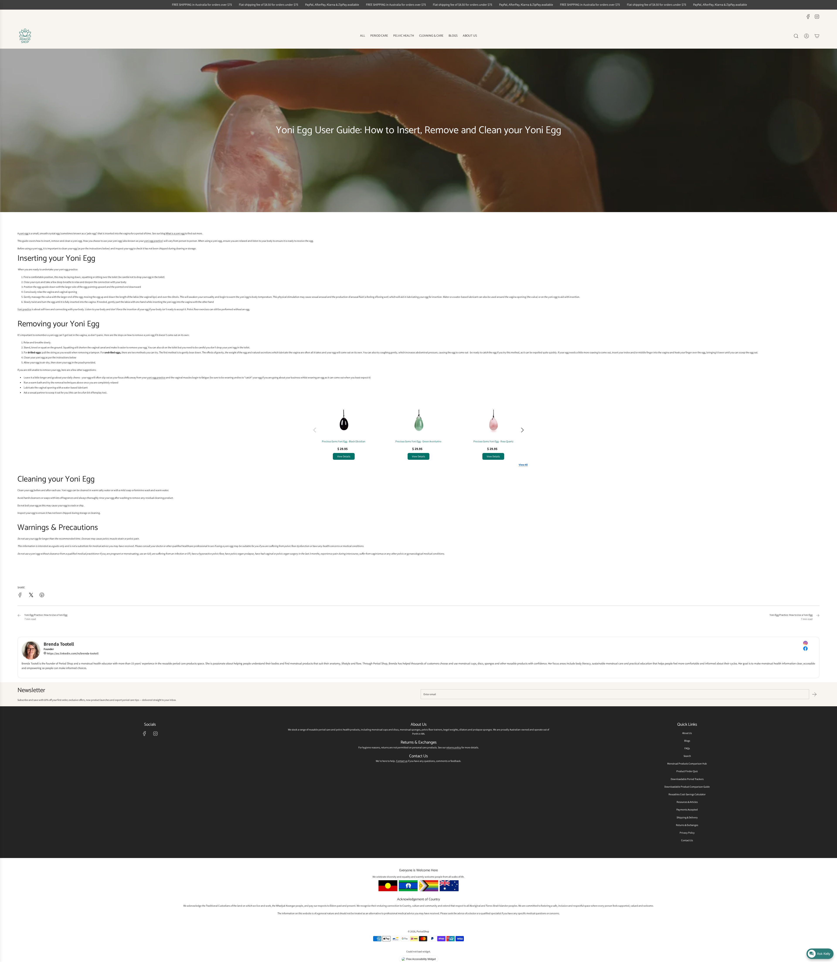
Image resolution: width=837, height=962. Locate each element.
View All (523, 464)
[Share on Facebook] (20, 595)
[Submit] (814, 694)
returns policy (453, 747)
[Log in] (806, 36)
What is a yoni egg (175, 233)
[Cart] (817, 36)
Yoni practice (24, 309)
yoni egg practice (153, 240)
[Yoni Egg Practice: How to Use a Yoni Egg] (19, 617)
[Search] (796, 36)
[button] (522, 430)
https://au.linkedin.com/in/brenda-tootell (72, 653)
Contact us (401, 761)
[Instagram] (817, 16)
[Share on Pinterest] (42, 595)
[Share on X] (31, 595)
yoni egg (23, 233)
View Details (343, 456)
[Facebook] (808, 16)
